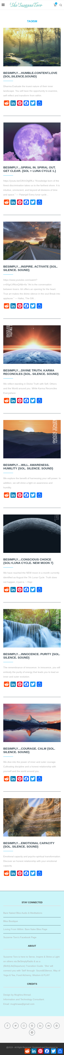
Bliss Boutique (10, 921)
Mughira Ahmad (22, 994)
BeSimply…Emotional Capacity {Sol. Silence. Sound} (28, 844)
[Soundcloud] (49, 1025)
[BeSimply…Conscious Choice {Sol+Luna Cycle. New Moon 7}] (32, 533)
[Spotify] (56, 1025)
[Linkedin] (40, 1025)
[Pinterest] (32, 1025)
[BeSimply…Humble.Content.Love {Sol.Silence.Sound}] (32, 47)
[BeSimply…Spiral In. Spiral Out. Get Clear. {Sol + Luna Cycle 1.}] (32, 141)
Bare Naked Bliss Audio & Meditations (22, 913)
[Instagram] (24, 1025)
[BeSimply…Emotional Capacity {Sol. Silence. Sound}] (32, 817)
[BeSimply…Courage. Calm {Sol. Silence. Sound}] (32, 723)
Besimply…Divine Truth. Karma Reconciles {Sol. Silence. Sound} (31, 372)
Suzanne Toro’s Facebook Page (19, 937)
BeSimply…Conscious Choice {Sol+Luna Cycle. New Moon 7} (28, 561)
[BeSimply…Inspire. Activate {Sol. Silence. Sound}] (32, 241)
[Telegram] (32, 1032)
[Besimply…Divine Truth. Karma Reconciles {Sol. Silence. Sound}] (32, 344)
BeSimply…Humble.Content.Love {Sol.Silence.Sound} (30, 74)
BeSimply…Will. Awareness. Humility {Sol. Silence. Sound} (28, 466)
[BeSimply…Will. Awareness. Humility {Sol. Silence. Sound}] (32, 439)
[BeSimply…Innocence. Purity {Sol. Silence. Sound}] (32, 628)
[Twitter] (16, 1025)
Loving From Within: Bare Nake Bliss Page (25, 929)
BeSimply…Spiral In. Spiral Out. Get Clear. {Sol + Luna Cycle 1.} (29, 169)
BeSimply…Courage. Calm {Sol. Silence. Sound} (29, 750)
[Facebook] (8, 1025)
